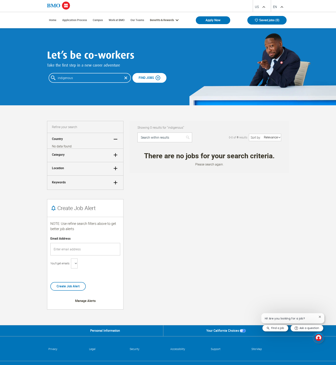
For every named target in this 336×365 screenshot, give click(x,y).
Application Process (74, 20)
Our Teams (137, 20)
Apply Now (213, 20)
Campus (98, 20)
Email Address (60, 238)
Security (134, 349)
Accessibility (177, 349)
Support (215, 349)
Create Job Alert (68, 286)
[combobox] (90, 78)
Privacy (52, 349)
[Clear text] (125, 78)
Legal (92, 349)
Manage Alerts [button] (85, 301)
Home (52, 20)
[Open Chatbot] (318, 337)
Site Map (256, 349)
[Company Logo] (58, 5)
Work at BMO (117, 20)
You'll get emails (59, 263)
